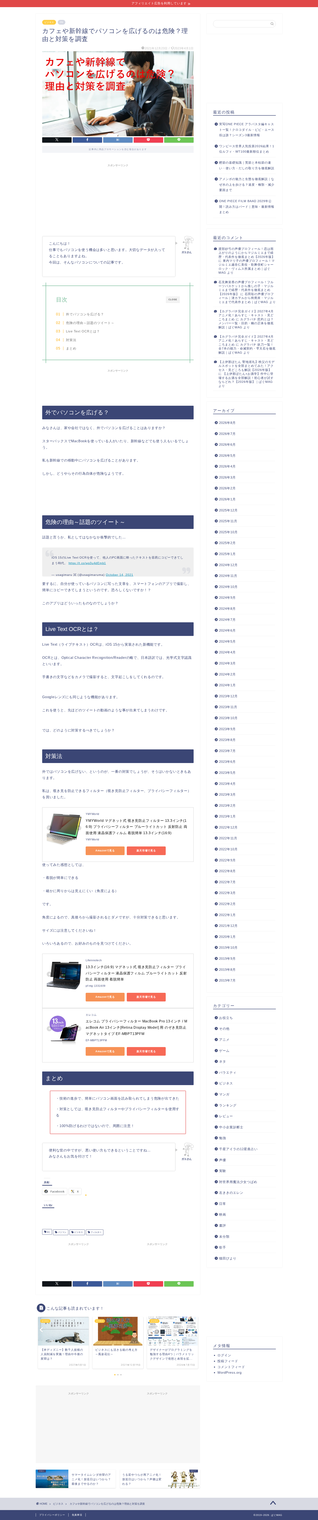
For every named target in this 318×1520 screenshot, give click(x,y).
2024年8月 (227, 608)
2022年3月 (227, 893)
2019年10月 (228, 947)
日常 (222, 1203)
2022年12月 (228, 827)
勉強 (222, 1138)
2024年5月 (227, 641)
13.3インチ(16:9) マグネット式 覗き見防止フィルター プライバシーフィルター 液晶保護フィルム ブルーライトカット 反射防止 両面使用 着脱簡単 (136, 973)
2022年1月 (227, 915)
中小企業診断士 (231, 1127)
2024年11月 (228, 576)
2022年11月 (228, 838)
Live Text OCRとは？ (83, 331)
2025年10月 (228, 532)
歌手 (222, 1247)
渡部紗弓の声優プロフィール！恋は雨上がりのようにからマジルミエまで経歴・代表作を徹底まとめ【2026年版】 (246, 253)
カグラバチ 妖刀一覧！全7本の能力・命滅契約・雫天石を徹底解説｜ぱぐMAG (247, 348)
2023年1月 (227, 816)
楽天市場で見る (146, 850)
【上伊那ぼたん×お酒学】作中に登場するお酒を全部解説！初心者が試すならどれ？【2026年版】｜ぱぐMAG (246, 377)
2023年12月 (228, 696)
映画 (222, 1214)
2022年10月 (228, 849)
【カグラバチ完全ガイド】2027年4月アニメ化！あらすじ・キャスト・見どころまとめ (246, 315)
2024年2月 (227, 674)
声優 (222, 1160)
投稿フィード (227, 1361)
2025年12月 (228, 510)
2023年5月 (227, 772)
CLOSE (173, 300)
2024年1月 (227, 685)
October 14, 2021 (119, 574)
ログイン (224, 1355)
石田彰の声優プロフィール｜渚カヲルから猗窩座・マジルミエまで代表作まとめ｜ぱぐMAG (246, 298)
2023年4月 (227, 784)
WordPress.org (229, 1372)
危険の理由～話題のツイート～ (90, 323)
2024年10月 (228, 587)
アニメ (224, 1039)
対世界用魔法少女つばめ (238, 1182)
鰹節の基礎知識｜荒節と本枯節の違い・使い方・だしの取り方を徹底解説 (246, 165)
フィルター (95, 1232)
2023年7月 (227, 751)
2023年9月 (227, 729)
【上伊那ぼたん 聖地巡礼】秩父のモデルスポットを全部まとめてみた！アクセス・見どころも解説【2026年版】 (246, 366)
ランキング (227, 1105)
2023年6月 (227, 761)
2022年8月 (227, 871)
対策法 (71, 340)
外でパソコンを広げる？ (85, 314)
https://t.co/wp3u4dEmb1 (87, 563)
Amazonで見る (105, 850)
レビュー (226, 1116)
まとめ (71, 348)
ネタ (222, 1061)
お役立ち (226, 1018)
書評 (222, 1225)
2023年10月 (228, 718)
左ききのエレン (231, 1192)
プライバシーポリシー (52, 1515)
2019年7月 (227, 980)
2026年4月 (227, 466)
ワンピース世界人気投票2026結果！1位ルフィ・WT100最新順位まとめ (246, 149)
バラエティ (227, 1072)
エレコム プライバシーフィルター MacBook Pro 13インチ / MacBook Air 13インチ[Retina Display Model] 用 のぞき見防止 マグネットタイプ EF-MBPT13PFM (136, 1027)
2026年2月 (227, 488)
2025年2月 (227, 543)
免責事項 (77, 1515)
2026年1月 (227, 499)
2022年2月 (227, 904)
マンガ (224, 1094)
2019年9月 (227, 958)
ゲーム (224, 1050)
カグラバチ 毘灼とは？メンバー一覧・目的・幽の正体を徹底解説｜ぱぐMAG (246, 323)
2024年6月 (227, 630)
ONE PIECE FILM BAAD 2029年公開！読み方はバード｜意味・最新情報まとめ (246, 207)
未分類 (224, 1236)
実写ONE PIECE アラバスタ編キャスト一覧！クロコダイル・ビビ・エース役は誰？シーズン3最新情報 (246, 130)
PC (48, 1232)
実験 (222, 1171)
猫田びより (227, 1258)
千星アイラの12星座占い (238, 1149)
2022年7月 (227, 882)
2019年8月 (227, 969)
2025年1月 (227, 554)
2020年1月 (227, 937)
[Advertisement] (118, 199)
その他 (224, 1028)
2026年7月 (227, 434)
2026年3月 (227, 477)
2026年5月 (227, 455)
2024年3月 (227, 663)
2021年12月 (228, 926)
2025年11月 (228, 521)
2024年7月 (227, 619)
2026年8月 (227, 423)
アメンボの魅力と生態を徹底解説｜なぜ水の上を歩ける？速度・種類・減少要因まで (246, 184)
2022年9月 (227, 860)
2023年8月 (227, 740)
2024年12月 (228, 565)
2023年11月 (228, 707)
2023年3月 (227, 794)
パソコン (61, 1232)
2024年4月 (227, 652)
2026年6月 (227, 444)
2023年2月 (227, 805)
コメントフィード (231, 1367)
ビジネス (49, 22)
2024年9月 (227, 597)
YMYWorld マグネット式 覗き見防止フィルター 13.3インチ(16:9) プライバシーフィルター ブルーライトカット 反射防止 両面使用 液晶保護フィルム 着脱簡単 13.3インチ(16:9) (136, 827)
